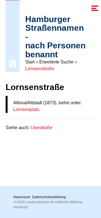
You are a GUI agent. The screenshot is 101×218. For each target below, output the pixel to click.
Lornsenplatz (26, 109)
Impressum (21, 197)
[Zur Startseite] (12, 63)
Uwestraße (41, 127)
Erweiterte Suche (56, 62)
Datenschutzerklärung (49, 197)
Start (30, 62)
